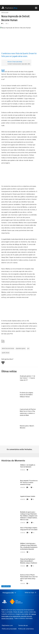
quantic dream (5, 352)
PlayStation (11, 8)
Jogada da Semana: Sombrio (27, 496)
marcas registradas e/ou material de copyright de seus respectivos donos (18, 616)
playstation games (20, 348)
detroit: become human (8, 348)
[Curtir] (27, 470)
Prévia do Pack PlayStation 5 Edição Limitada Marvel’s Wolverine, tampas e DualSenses (28, 561)
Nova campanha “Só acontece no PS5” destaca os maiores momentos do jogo (29, 482)
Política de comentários (26, 629)
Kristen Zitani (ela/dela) (15, 61)
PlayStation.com (7, 625)
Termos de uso (23, 625)
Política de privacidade (9, 629)
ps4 (28, 348)
